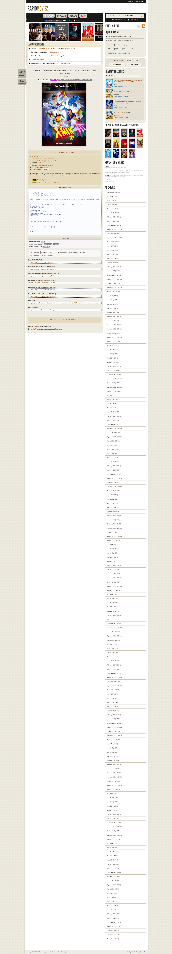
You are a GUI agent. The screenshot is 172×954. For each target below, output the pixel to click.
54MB (115, 107)
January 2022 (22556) (113, 420)
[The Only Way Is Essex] (124, 137)
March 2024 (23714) (113, 312)
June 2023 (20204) (112, 349)
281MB (120, 96)
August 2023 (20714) (113, 341)
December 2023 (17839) (114, 325)
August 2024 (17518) (113, 291)
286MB (116, 117)
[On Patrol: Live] (116, 137)
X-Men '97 (35, 156)
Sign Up (130, 1)
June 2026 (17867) (112, 200)
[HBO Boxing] (108, 147)
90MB (115, 86)
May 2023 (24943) (112, 354)
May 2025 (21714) (112, 254)
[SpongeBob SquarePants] (108, 157)
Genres (110, 40)
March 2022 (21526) (113, 412)
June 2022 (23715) (112, 399)
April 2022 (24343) (112, 408)
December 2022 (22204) (114, 374)
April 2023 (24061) (112, 358)
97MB (115, 96)
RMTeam (54, 79)
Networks (111, 45)
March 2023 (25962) (113, 362)
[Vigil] (132, 137)
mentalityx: (108, 180)
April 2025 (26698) (112, 258)
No (22, 81)
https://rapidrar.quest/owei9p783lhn (42, 276)
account (44, 48)
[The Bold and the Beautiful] (132, 157)
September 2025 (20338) (114, 237)
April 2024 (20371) (112, 308)
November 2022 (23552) (114, 379)
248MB (120, 86)
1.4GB (125, 107)
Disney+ (46, 169)
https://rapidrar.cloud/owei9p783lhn (42, 289)
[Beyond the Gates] (140, 147)
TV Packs (111, 49)
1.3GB (125, 86)
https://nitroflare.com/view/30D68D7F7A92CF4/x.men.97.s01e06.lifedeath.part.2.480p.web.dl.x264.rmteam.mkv (68, 303)
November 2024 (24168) (114, 279)
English (46, 167)
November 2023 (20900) (114, 329)
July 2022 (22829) (112, 395)
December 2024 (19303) (114, 275)
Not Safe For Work (127, 40)
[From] (116, 147)
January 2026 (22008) (113, 221)
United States (41, 165)
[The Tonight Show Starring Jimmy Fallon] (116, 157)
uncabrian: (108, 170)
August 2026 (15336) (113, 192)
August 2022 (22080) (113, 391)
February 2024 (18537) (114, 316)
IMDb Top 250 (112, 53)
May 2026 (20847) (112, 204)
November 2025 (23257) (114, 229)
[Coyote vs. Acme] (140, 137)
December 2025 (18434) (114, 225)
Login (36, 326)
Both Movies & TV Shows (54, 20)
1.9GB (126, 117)
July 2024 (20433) (112, 296)
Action (45, 158)
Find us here (112, 26)
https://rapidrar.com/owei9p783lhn (41, 269)
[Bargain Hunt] (132, 147)
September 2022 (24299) (114, 387)
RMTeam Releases (113, 36)
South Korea (49, 165)
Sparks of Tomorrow (120, 91)
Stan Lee (41, 161)
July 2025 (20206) (112, 246)
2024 (40, 156)
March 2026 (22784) (113, 213)
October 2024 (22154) (113, 283)
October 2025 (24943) (113, 233)
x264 (125, 36)
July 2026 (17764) (112, 196)
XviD (121, 36)
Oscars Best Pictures (124, 53)
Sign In (137, 1)
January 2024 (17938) (113, 320)
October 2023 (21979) (113, 333)
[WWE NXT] (124, 157)
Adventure (51, 158)
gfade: (107, 166)
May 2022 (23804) (112, 403)
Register (58, 329)
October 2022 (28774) (113, 383)
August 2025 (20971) (113, 242)
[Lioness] (108, 137)
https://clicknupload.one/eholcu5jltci (43, 309)
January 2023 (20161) (113, 370)
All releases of (64, 153)
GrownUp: (108, 175)
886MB (126, 96)
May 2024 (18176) (112, 304)
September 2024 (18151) (114, 287)
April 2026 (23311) (112, 208)
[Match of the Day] (124, 147)
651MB (121, 117)
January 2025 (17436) (113, 271)
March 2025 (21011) (113, 262)
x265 (129, 36)
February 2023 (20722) (114, 366)
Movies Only (68, 20)
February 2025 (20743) (114, 267)
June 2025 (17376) (112, 250)
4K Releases (134, 49)
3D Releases (118, 49)
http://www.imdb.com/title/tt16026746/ (48, 183)
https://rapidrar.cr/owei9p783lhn (41, 262)
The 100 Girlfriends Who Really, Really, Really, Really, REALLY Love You (128, 81)
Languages (125, 45)
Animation (39, 158)
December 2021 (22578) (114, 424)
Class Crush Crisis (119, 113)
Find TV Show (110, 76)
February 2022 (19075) (114, 416)
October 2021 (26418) (113, 432)
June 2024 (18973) (112, 300)
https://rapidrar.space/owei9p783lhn (42, 296)
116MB (120, 107)
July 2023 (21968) (112, 345)
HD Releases (126, 49)
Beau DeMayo (56, 161)
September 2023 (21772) (114, 337)
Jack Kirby (48, 161)
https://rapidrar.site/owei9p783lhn (42, 282)
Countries (118, 45)
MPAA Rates (117, 40)
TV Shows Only (80, 20)
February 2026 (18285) (114, 217)
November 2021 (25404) (114, 428)
